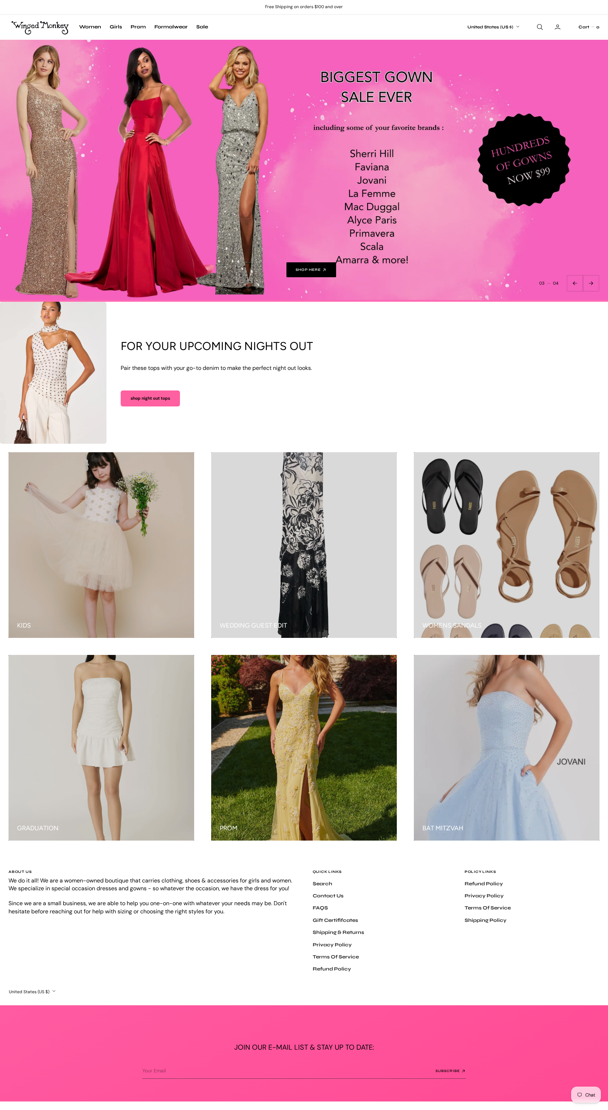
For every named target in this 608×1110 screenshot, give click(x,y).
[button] (589, 27)
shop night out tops (150, 398)
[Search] (539, 27)
